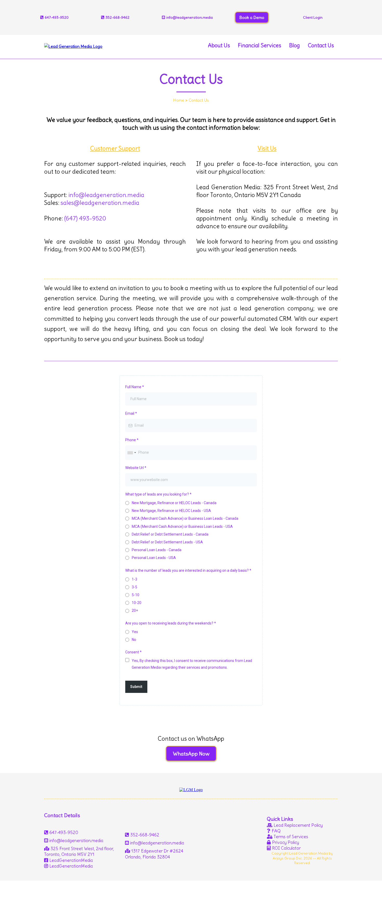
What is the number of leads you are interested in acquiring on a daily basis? (188, 570)
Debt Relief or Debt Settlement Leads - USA (167, 542)
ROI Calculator (286, 848)
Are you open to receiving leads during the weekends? (170, 623)
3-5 (134, 587)
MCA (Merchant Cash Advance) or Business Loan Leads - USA (182, 526)
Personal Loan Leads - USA (154, 558)
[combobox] (131, 452)
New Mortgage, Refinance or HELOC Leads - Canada (174, 503)
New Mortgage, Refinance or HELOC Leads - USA (171, 511)
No (134, 640)
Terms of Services (291, 837)
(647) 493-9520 (85, 218)
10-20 (136, 603)
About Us (219, 45)
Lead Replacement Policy (298, 825)
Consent (133, 652)
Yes (135, 632)
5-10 (135, 595)
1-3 (134, 579)
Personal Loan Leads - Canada (156, 550)
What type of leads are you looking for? (158, 494)
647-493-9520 (63, 832)
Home (178, 100)
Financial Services (259, 45)
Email (131, 413)
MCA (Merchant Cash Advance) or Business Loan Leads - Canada (185, 518)
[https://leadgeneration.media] (73, 44)
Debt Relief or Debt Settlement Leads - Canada (170, 534)
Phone (132, 440)
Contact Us (321, 45)
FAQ (276, 831)
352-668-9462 (117, 17)
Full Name (134, 387)
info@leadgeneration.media (106, 195)
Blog (294, 45)
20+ (135, 610)
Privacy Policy (285, 842)
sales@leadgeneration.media (100, 202)
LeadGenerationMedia (71, 860)
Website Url (135, 468)
